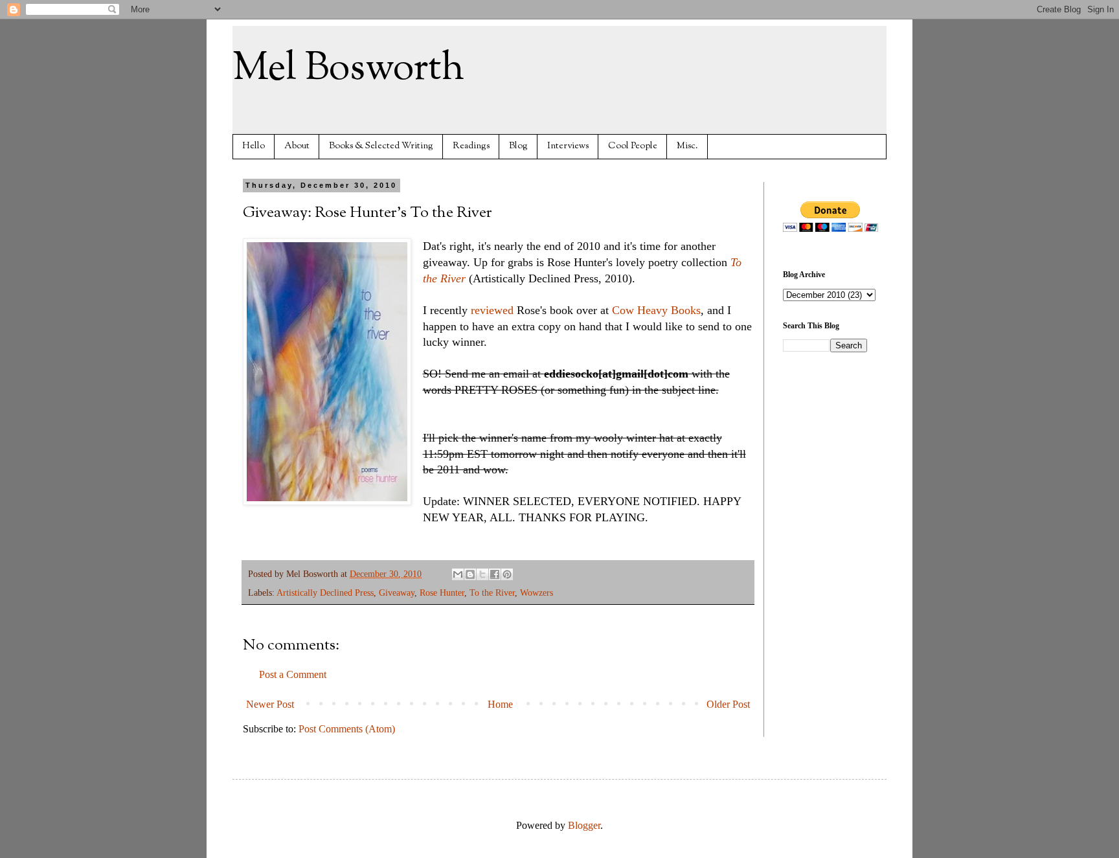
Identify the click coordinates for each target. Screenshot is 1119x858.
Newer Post (270, 704)
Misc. (687, 146)
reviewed (492, 310)
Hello (253, 146)
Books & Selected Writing (381, 146)
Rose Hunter (442, 592)
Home (500, 704)
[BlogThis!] (470, 574)
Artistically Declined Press (325, 592)
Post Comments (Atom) (347, 728)
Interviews (568, 146)
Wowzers (536, 592)
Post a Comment (292, 674)
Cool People (632, 146)
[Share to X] (482, 574)
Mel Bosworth (348, 68)
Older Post (728, 704)
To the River (492, 592)
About (297, 146)
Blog (518, 146)
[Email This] (457, 574)
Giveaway (396, 592)
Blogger (584, 825)
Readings (471, 146)
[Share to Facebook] (494, 574)
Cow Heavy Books (656, 310)
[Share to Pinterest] (507, 574)
